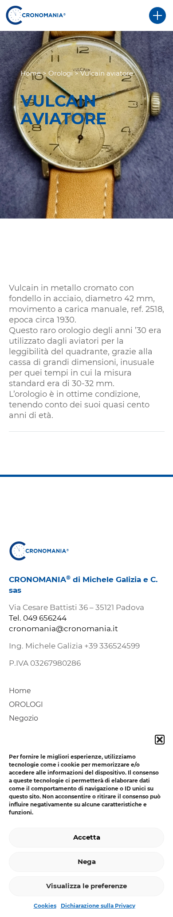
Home (30, 73)
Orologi (60, 73)
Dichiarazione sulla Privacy (98, 905)
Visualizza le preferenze (86, 886)
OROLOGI (26, 704)
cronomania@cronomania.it (63, 628)
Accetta (86, 837)
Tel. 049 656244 (38, 618)
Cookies (45, 905)
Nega (87, 861)
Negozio (23, 718)
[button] (159, 739)
